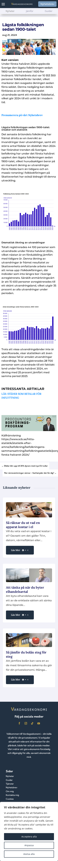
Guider (9, 780)
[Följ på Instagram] (25, 723)
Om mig (10, 791)
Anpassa (29, 845)
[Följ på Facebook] (19, 723)
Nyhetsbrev (47, 3)
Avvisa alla (29, 854)
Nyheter (10, 776)
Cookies (10, 799)
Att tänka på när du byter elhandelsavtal (25, 589)
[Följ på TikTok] (32, 723)
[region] (29, 831)
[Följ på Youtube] (38, 723)
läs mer (15, 550)
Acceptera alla (29, 836)
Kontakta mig (12, 795)
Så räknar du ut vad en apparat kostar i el (23, 525)
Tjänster (10, 783)
